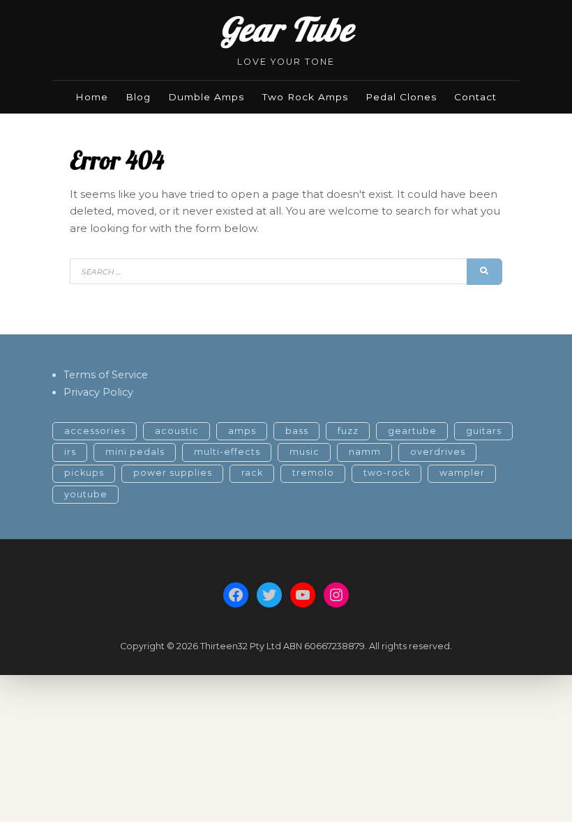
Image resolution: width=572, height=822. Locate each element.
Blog (138, 96)
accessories (95, 431)
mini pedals (135, 452)
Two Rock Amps (305, 96)
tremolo (313, 472)
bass (296, 431)
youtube (85, 494)
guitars (484, 431)
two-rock (386, 472)
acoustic (177, 431)
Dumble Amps (206, 96)
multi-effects (227, 452)
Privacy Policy (98, 392)
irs (70, 452)
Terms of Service (105, 375)
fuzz (348, 431)
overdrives (437, 452)
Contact (475, 96)
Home (91, 96)
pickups (84, 472)
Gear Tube (286, 28)
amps (242, 431)
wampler (462, 472)
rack (252, 472)
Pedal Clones (401, 96)
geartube (412, 431)
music (304, 452)
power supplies (172, 472)
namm (365, 452)
